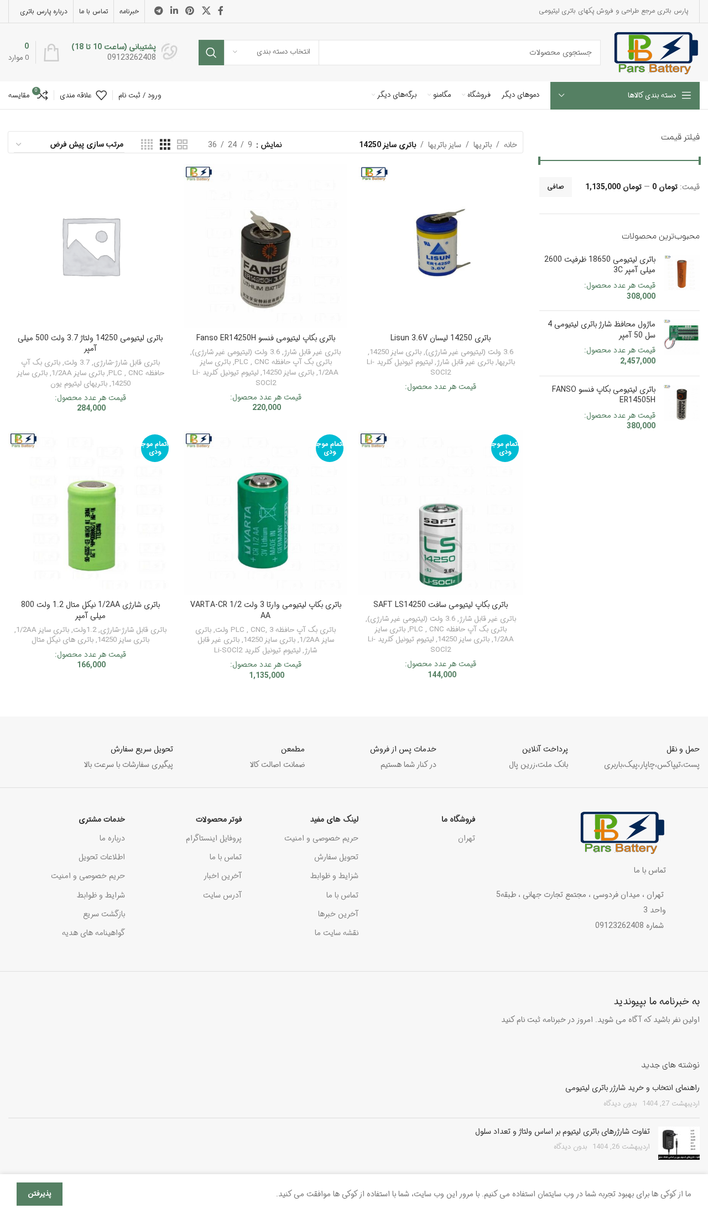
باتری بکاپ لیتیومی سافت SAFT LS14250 (440, 605)
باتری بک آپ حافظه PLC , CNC (283, 362)
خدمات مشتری (102, 819)
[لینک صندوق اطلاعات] (125, 52)
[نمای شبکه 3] (165, 145)
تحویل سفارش (336, 857)
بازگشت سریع (104, 914)
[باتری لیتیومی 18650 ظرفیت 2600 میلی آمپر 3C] (682, 278)
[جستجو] (211, 52)
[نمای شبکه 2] (182, 145)
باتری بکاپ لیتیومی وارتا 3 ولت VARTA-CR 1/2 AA (265, 610)
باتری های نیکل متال (62, 640)
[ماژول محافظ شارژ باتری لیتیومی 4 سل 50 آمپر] (682, 343)
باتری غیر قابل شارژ (464, 362)
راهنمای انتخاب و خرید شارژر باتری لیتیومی (632, 1088)
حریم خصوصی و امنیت (321, 838)
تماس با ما (342, 895)
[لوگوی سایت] (656, 52)
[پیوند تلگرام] (158, 11)
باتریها (482, 145)
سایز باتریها (444, 145)
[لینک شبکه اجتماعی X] (206, 11)
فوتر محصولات (219, 819)
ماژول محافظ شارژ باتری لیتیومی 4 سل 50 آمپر (601, 330)
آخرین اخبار (223, 876)
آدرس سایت (222, 895)
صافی (555, 186)
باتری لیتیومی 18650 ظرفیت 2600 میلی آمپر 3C (599, 265)
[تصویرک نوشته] (679, 1143)
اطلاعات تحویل (102, 857)
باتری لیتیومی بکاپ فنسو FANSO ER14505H (603, 395)
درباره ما (112, 838)
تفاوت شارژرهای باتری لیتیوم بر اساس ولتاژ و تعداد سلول (562, 1131)
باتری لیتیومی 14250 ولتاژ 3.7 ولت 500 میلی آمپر (90, 343)
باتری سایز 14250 (395, 352)
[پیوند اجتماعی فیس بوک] (220, 11)
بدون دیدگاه (620, 1103)
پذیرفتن (39, 1194)
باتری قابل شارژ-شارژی (126, 363)
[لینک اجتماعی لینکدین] (173, 11)
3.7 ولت (77, 363)
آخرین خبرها (338, 914)
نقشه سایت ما (336, 933)
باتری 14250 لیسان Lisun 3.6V (441, 338)
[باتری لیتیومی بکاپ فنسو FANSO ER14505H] (682, 408)
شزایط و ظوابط (334, 876)
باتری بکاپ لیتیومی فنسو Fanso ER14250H (265, 338)
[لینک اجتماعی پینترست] (190, 11)
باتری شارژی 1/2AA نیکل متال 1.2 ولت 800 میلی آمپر (90, 610)
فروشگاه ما (458, 819)
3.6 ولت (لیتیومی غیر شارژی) (469, 352)
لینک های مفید (334, 819)
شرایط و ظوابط (101, 895)
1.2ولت (84, 630)
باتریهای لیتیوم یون (78, 384)
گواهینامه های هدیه (93, 933)
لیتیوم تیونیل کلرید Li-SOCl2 (409, 367)
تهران (466, 838)
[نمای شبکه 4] (147, 145)
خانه (510, 145)
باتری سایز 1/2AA (78, 373)
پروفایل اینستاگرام (214, 838)
